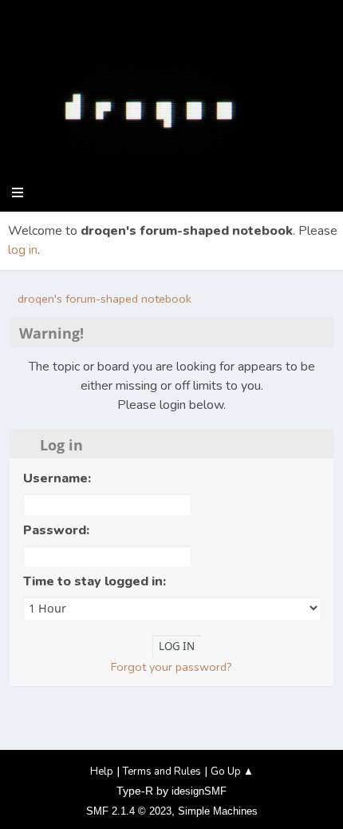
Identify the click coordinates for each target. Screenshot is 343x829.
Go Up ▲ (232, 771)
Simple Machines (218, 811)
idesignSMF (199, 791)
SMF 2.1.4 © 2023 (129, 811)
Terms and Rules (162, 771)
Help (101, 771)
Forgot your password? (171, 667)
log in (22, 250)
